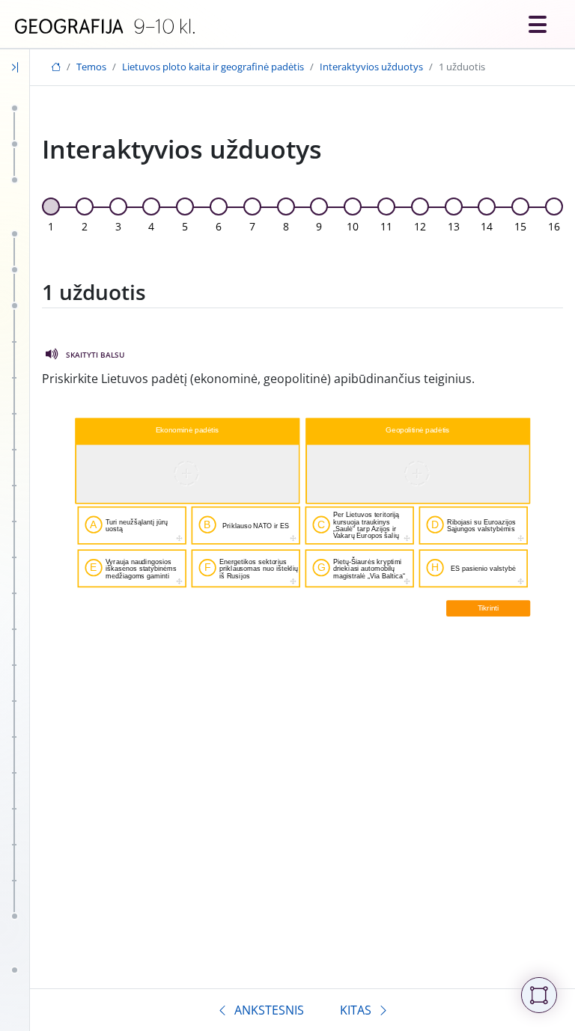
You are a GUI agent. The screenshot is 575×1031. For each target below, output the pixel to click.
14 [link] (487, 226)
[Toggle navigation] (538, 24)
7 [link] (252, 226)
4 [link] (151, 226)
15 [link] (520, 226)
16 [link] (554, 226)
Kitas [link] (355, 1010)
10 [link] (353, 226)
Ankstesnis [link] (269, 1010)
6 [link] (219, 226)
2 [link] (85, 226)
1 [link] (51, 226)
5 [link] (185, 226)
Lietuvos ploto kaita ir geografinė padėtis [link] (213, 66)
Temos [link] (91, 66)
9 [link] (319, 226)
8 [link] (286, 226)
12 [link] (420, 226)
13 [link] (454, 226)
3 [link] (118, 226)
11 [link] (386, 226)
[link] (105, 27)
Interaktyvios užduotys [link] (371, 66)
